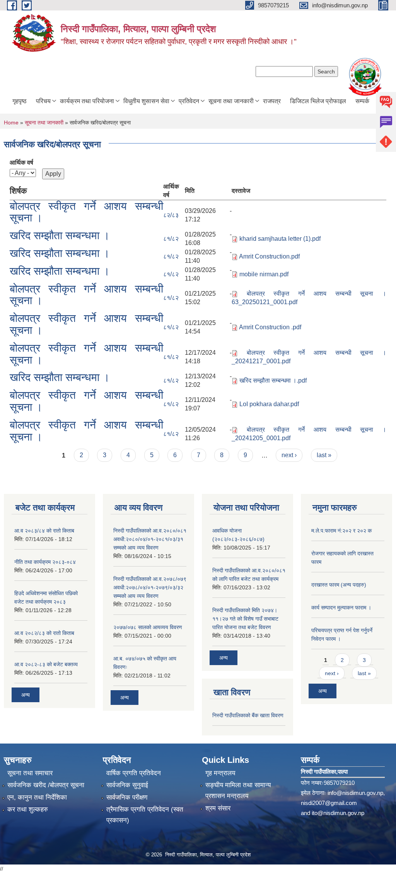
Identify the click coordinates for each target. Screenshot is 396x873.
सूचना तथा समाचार (30, 773)
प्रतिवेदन (189, 101)
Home (11, 122)
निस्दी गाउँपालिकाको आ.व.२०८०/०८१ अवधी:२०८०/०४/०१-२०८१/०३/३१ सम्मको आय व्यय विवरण (149, 539)
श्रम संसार (217, 808)
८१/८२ (171, 238)
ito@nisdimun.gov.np (338, 813)
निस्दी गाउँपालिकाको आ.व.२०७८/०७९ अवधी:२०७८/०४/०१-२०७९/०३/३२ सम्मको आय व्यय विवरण (149, 587)
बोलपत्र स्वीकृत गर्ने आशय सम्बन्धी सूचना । (86, 212)
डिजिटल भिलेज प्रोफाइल (318, 101)
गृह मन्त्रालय (220, 773)
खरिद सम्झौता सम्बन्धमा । (60, 236)
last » (324, 455)
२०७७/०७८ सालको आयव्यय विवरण (147, 627)
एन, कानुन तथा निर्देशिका (37, 797)
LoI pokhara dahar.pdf (269, 404)
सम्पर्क (362, 101)
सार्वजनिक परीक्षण (126, 797)
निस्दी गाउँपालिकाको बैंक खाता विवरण (247, 715)
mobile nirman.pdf (263, 274)
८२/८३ (171, 215)
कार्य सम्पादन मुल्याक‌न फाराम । (341, 607)
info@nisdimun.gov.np (355, 793)
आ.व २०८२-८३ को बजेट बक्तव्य (46, 664)
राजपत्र (272, 101)
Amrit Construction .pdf (270, 327)
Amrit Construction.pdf (269, 256)
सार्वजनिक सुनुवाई (127, 785)
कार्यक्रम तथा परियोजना (87, 101)
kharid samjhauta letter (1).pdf (280, 238)
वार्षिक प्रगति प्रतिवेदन (133, 773)
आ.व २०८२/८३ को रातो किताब (44, 633)
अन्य (25, 695)
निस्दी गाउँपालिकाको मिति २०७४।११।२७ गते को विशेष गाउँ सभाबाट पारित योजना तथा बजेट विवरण (245, 618)
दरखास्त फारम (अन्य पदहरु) (338, 585)
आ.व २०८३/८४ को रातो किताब (44, 531)
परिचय (43, 101)
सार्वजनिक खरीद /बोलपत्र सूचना (45, 785)
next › (289, 455)
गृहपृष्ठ (19, 101)
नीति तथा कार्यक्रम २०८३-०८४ (45, 562)
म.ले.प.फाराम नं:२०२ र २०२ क (341, 531)
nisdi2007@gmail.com (329, 803)
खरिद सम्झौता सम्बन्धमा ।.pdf (273, 380)
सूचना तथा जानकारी (231, 101)
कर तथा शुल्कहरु (27, 809)
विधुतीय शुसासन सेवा (146, 101)
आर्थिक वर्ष (21, 162)
